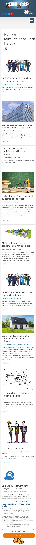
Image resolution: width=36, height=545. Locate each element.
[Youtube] (11, 14)
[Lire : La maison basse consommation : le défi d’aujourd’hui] (18, 379)
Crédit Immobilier (6, 249)
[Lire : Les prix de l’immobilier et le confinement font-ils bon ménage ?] (18, 323)
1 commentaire (6, 491)
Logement (19, 344)
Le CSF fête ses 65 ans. (13, 448)
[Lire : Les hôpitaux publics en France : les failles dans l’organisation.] (18, 111)
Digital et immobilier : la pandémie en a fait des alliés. (16, 244)
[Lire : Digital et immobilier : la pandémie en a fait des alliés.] (18, 233)
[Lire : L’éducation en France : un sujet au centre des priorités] (18, 182)
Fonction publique (7, 157)
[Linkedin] (6, 14)
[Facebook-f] (3, 14)
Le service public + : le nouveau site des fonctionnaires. (17, 293)
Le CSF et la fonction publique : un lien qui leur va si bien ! (17, 79)
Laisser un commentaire (8, 344)
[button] (31, 20)
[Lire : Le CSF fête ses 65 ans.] (18, 431)
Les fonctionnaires (7, 84)
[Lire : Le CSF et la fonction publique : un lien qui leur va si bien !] (18, 65)
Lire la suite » (5, 95)
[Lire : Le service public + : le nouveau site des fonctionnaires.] (18, 279)
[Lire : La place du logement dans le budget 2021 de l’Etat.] (9, 475)
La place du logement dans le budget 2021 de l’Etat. (16, 487)
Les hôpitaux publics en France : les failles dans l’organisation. (18, 126)
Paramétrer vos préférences (18, 531)
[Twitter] (9, 14)
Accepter (18, 535)
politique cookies (15, 526)
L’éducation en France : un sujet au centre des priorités (17, 197)
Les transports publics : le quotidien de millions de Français (14, 151)
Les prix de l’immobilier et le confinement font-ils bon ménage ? (15, 339)
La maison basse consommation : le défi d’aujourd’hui (17, 394)
